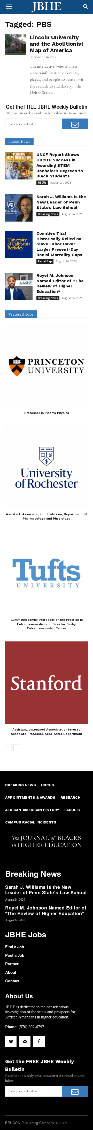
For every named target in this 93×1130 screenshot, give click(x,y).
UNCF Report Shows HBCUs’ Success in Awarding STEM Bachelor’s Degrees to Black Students (59, 165)
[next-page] (16, 747)
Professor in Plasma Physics (46, 413)
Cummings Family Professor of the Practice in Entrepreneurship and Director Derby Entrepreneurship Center (47, 624)
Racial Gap (45, 261)
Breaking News (48, 214)
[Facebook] (38, 1041)
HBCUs (42, 182)
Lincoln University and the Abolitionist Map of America (56, 43)
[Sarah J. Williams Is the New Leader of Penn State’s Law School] (19, 208)
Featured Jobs (21, 314)
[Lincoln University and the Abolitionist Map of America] (15, 44)
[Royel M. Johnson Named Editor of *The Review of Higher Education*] (19, 286)
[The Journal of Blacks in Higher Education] (46, 7)
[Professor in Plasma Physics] (46, 366)
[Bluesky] (11, 1041)
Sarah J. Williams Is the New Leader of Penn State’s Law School (61, 202)
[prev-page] (8, 747)
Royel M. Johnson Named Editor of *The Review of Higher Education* (60, 283)
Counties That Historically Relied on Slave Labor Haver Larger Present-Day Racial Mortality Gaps (59, 244)
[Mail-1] (24, 1041)
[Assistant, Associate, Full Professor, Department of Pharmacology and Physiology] (46, 467)
